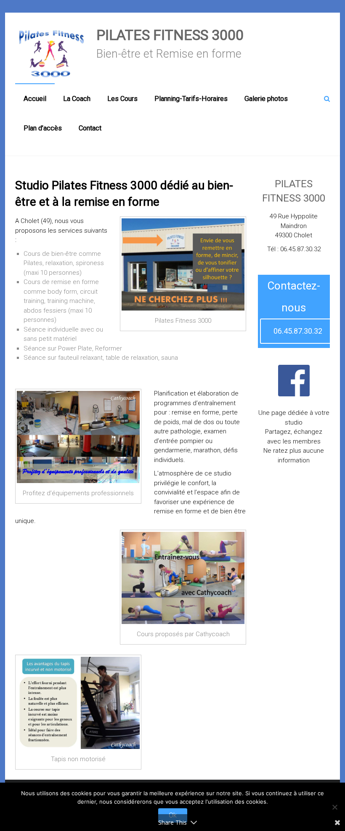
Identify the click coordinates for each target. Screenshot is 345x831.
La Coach (76, 99)
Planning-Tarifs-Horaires (191, 99)
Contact (90, 128)
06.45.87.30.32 (297, 331)
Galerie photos (266, 99)
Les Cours (122, 99)
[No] (334, 807)
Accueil (35, 99)
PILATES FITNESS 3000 (170, 35)
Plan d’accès (43, 128)
